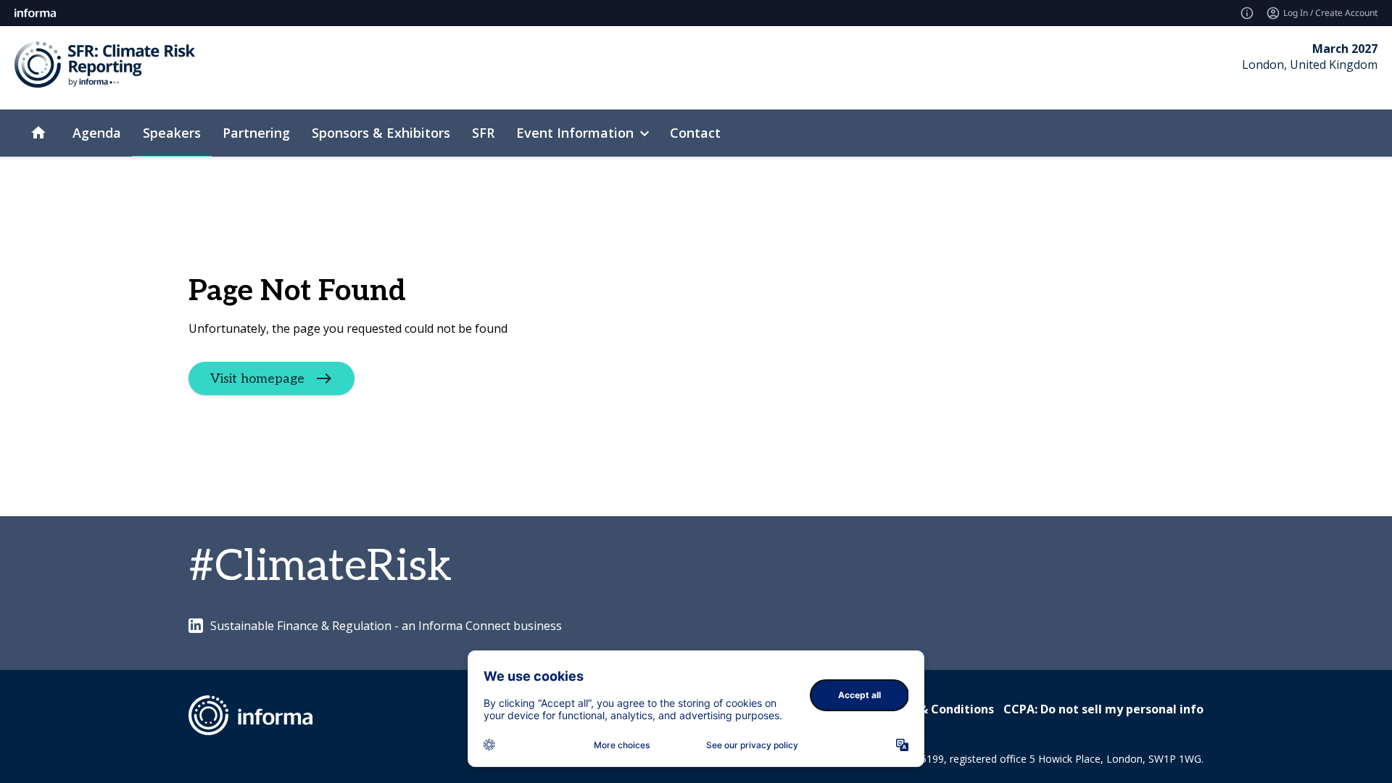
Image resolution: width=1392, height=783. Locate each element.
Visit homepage (257, 378)
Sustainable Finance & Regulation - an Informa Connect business (386, 626)
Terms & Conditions (936, 709)
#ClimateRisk (320, 567)
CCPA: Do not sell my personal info (1103, 709)
